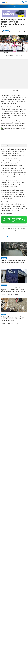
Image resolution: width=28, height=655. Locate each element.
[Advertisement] (14, 74)
